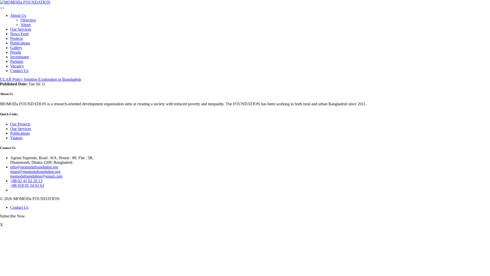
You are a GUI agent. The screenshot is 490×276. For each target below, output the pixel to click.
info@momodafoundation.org (34, 167)
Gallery (16, 47)
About (25, 24)
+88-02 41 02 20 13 (26, 181)
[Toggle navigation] (2, 8)
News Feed (19, 34)
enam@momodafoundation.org (35, 171)
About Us (18, 15)
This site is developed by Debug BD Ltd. (94, 199)
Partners (16, 61)
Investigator (19, 57)
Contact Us (19, 70)
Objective (28, 20)
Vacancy (17, 66)
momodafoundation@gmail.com (36, 176)
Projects (16, 38)
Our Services (20, 29)
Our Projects (20, 124)
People (15, 52)
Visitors (16, 138)
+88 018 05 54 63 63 (27, 185)
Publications (20, 43)
